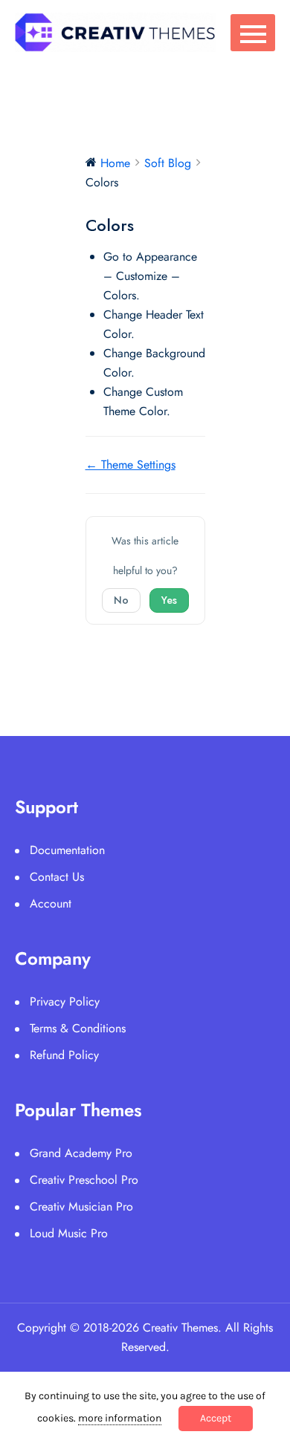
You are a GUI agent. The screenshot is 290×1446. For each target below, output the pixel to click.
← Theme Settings (130, 464)
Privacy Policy (65, 1001)
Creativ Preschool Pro (84, 1179)
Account (50, 903)
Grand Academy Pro (81, 1153)
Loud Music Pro (69, 1233)
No (121, 600)
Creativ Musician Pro (81, 1206)
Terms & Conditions (78, 1028)
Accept (215, 1418)
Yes (169, 600)
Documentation (67, 850)
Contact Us (57, 876)
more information (119, 1418)
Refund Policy (64, 1055)
